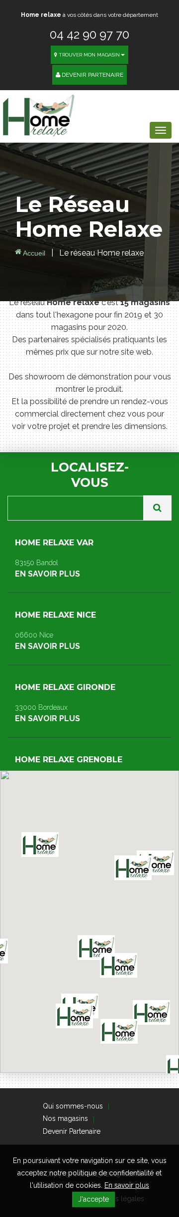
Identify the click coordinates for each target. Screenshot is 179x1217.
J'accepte (93, 1199)
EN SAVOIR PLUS (54, 558)
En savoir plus (126, 1185)
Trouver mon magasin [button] (88, 54)
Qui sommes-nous (73, 1106)
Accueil (33, 253)
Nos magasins (65, 1118)
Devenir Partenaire (91, 74)
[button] (119, 1031)
